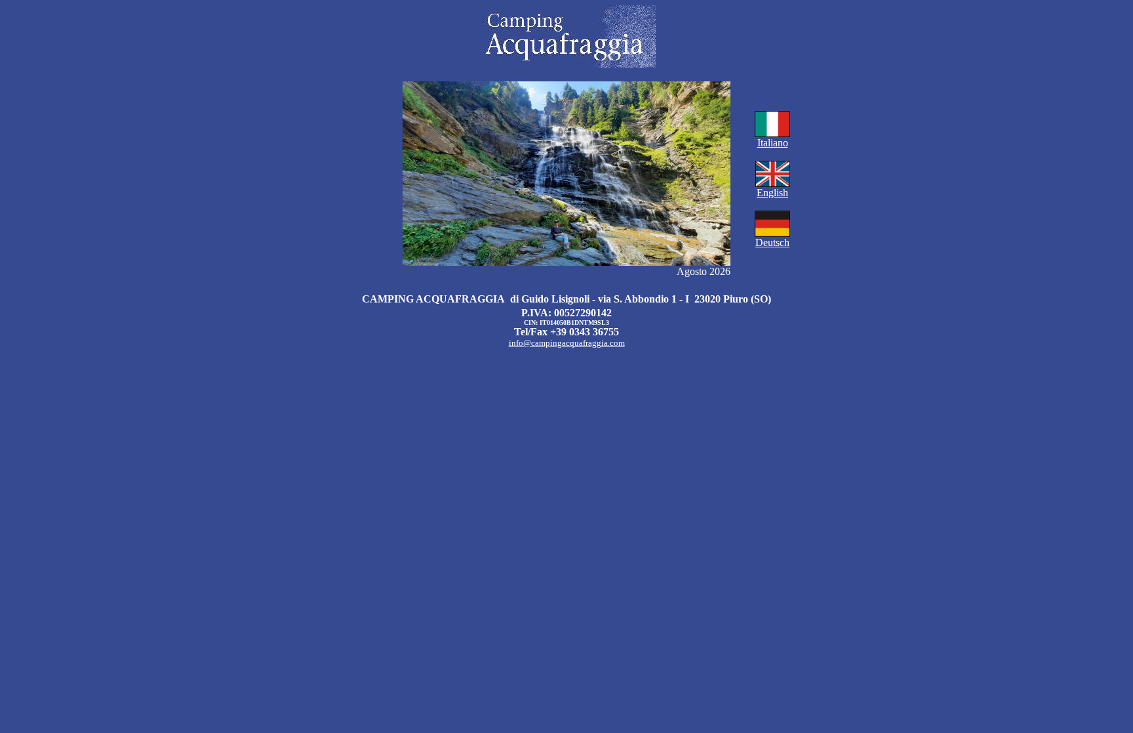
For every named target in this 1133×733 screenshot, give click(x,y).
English (772, 192)
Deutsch (772, 242)
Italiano (772, 142)
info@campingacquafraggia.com (567, 343)
